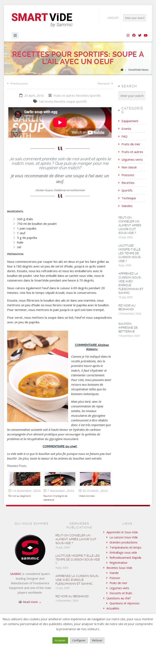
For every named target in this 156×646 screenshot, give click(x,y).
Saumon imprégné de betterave (128, 327)
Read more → (32, 602)
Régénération (118, 563)
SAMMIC (16, 574)
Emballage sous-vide (123, 552)
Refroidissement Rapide (125, 557)
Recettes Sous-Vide (119, 568)
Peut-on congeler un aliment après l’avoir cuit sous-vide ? (129, 225)
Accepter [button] (60, 640)
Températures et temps (125, 547)
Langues (113, 17)
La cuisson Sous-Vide (123, 537)
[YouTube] (145, 35)
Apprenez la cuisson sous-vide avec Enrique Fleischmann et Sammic (77, 579)
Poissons (127, 175)
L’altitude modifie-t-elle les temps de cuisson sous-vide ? (130, 253)
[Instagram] (128, 35)
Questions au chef (118, 598)
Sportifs (95, 95)
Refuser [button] (97, 640)
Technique (128, 198)
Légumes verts (132, 159)
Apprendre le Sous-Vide (122, 532)
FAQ (124, 136)
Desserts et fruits (120, 593)
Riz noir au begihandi (19, 496)
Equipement (129, 121)
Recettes (82, 95)
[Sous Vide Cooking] (42, 20)
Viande (114, 573)
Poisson (114, 578)
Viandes (126, 206)
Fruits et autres (64, 95)
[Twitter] (140, 35)
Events (126, 129)
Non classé (129, 167)
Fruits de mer (130, 144)
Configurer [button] (79, 640)
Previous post (19, 83)
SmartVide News (138, 69)
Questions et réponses (124, 603)
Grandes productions (123, 542)
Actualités (112, 608)
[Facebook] (134, 35)
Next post (103, 83)
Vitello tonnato (87, 496)
